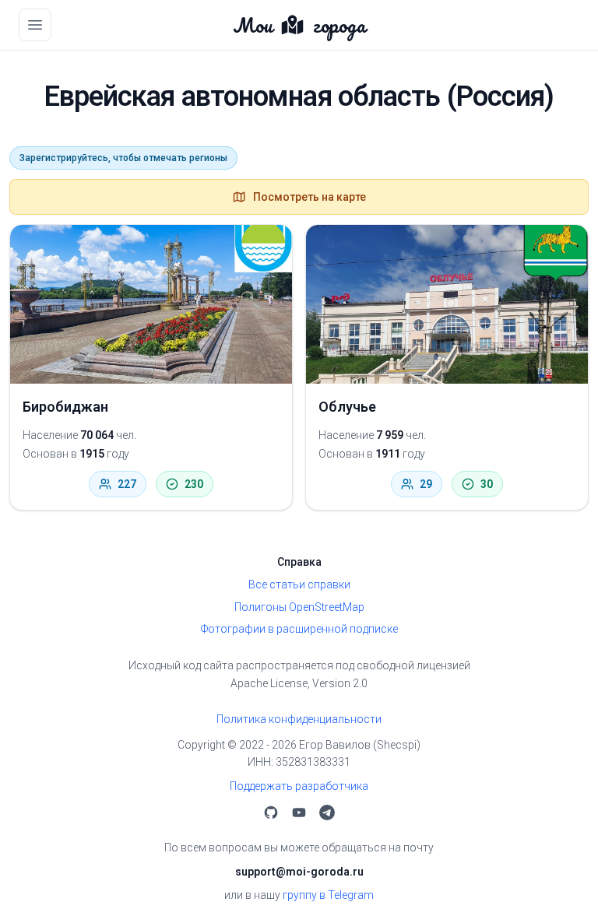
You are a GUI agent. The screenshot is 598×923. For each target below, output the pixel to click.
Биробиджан (65, 406)
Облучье (347, 406)
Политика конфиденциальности (299, 719)
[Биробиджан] (151, 304)
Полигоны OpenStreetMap (299, 607)
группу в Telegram (328, 895)
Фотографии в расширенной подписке (299, 629)
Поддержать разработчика (299, 786)
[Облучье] (447, 304)
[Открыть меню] (35, 25)
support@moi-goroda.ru (299, 871)
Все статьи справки (299, 584)
